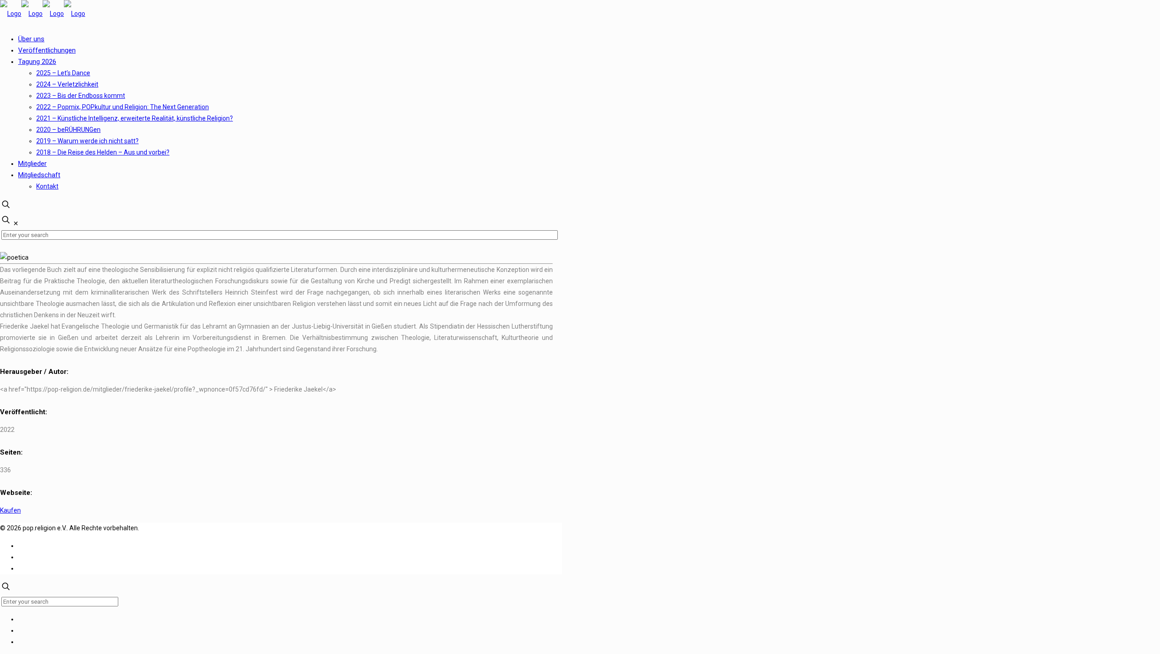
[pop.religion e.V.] (42, 13)
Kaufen (10, 510)
